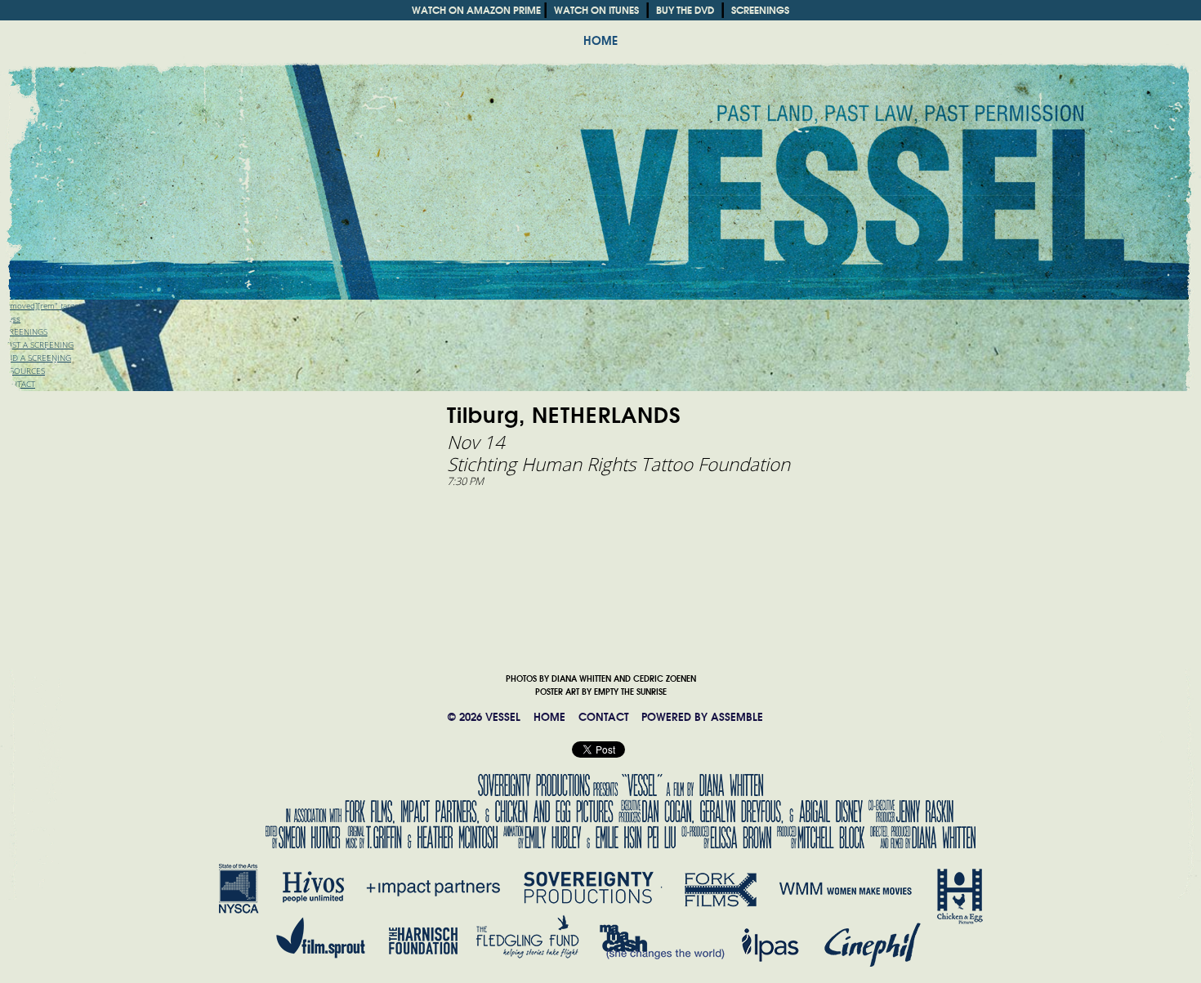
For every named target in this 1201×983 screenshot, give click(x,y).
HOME (600, 40)
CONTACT (603, 717)
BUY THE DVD (685, 10)
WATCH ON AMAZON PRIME (476, 10)
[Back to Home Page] (600, 160)
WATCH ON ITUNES (596, 10)
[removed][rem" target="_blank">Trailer (71, 305)
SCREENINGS (760, 10)
